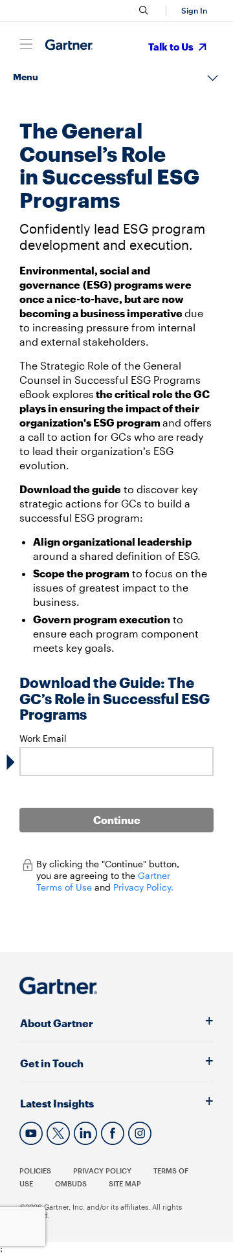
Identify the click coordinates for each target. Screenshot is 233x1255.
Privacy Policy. (143, 887)
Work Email (43, 738)
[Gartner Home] (69, 45)
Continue (116, 820)
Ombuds (71, 1183)
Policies (35, 1170)
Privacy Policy (102, 1170)
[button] (192, 10)
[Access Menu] (26, 44)
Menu (25, 76)
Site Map (125, 1183)
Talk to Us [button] (171, 46)
